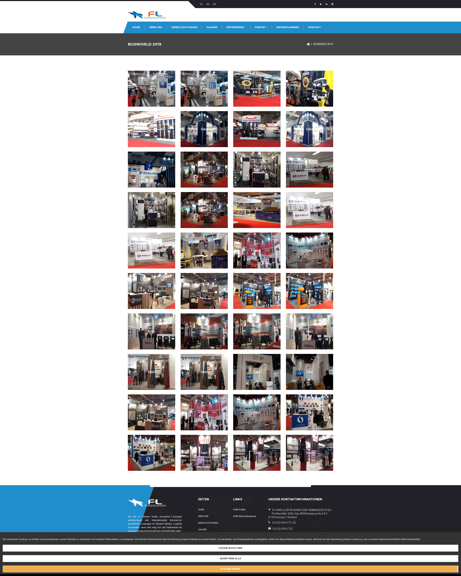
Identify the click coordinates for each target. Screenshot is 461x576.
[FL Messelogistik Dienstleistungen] (308, 44)
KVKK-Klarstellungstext (244, 516)
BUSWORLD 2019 (323, 44)
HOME (136, 27)
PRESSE (260, 27)
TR (201, 4)
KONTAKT (314, 27)
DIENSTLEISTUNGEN (184, 27)
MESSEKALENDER (287, 27)
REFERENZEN (235, 27)
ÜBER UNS (155, 27)
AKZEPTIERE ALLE (230, 558)
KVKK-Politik (239, 509)
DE (214, 4)
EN (208, 4)
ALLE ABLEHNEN (230, 569)
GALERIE (211, 27)
